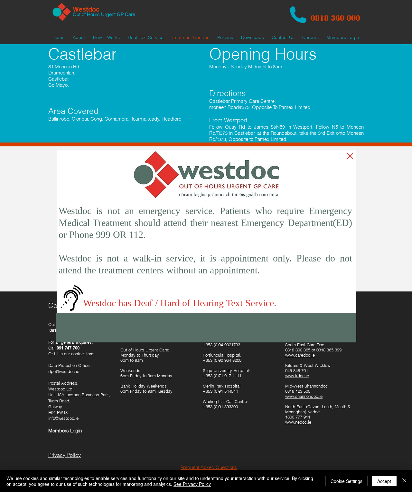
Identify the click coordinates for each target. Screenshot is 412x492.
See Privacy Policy (192, 484)
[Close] (404, 481)
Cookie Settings (346, 481)
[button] (350, 156)
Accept (384, 481)
